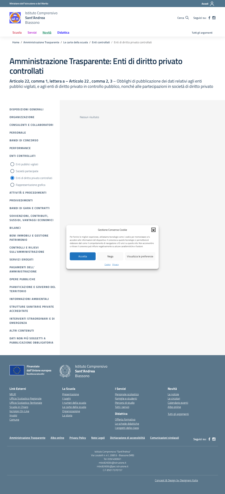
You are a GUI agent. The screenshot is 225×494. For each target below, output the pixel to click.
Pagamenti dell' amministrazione (23, 269)
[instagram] (214, 17)
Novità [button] (47, 32)
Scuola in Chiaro (18, 407)
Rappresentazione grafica (30, 185)
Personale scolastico (127, 394)
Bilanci (15, 228)
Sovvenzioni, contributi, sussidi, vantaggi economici (31, 218)
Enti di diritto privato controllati (34, 178)
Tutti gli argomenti (202, 33)
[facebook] (209, 17)
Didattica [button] (63, 32)
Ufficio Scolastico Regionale (25, 398)
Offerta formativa (125, 419)
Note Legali (98, 438)
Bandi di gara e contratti (29, 208)
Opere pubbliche (22, 279)
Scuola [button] (17, 32)
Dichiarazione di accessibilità (127, 438)
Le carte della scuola (74, 407)
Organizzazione (21, 117)
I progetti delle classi (127, 428)
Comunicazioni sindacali (164, 438)
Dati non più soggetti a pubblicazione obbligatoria (31, 340)
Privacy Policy (77, 438)
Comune (14, 419)
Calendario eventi (178, 403)
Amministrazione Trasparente (27, 438)
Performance (20, 148)
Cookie (108, 264)
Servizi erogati (21, 259)
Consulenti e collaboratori (31, 125)
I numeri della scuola (74, 403)
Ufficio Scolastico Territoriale (25, 403)
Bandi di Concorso (23, 140)
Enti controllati (22, 156)
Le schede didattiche (127, 423)
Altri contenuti (21, 330)
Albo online (174, 407)
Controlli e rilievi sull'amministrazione (26, 249)
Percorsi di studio (124, 403)
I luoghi (66, 398)
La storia (67, 415)
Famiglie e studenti (126, 398)
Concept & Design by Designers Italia (176, 480)
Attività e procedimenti (28, 192)
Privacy (115, 264)
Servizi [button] (32, 32)
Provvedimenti (21, 200)
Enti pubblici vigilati (27, 164)
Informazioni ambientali (29, 299)
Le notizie (173, 394)
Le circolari (174, 398)
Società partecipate (27, 171)
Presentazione (70, 394)
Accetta (82, 256)
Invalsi (13, 415)
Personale (17, 132)
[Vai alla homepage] (15, 17)
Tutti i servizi (122, 407)
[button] (153, 230)
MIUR (12, 394)
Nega (110, 256)
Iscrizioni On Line (19, 411)
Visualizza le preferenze (140, 256)
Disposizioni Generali (26, 109)
